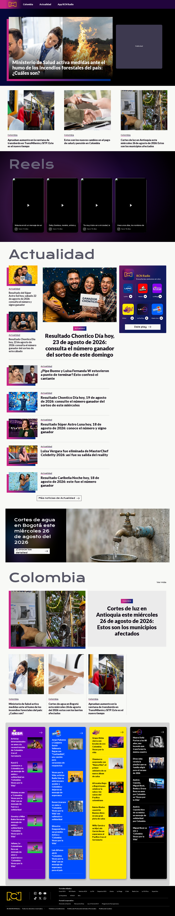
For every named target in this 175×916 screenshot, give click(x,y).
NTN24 (72, 895)
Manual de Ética (79, 904)
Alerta (112, 891)
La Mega (119, 891)
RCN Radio (72, 891)
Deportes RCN (101, 891)
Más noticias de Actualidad (57, 498)
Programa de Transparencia (110, 904)
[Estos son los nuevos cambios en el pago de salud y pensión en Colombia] (87, 110)
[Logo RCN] (14, 896)
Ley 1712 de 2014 (93, 904)
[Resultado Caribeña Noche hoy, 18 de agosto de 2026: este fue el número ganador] (23, 481)
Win (79, 895)
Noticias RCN (83, 891)
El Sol (127, 891)
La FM (92, 891)
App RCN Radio (66, 4)
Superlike (155, 891)
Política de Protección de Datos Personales (81, 908)
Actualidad (45, 4)
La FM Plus (145, 891)
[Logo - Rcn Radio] (12, 4)
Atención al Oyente (65, 904)
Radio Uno (135, 891)
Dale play (140, 327)
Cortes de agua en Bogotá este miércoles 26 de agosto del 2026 (34, 531)
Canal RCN (62, 891)
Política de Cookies (105, 908)
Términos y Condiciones (57, 908)
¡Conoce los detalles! (24, 551)
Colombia (28, 4)
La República (63, 895)
